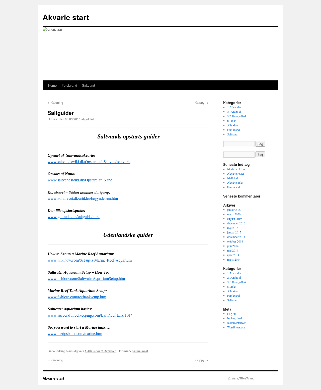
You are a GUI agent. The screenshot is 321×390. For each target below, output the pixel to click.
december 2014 (236, 237)
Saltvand (88, 85)
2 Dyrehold (108, 351)
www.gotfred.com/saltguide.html (74, 216)
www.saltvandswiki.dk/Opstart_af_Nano (80, 180)
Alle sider (233, 125)
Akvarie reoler (235, 173)
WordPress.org (236, 327)
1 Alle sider (92, 351)
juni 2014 (232, 246)
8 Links (231, 121)
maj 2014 (232, 250)
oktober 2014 (235, 241)
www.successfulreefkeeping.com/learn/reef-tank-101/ (90, 315)
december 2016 (236, 223)
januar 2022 (234, 210)
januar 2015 (234, 232)
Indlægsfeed (234, 318)
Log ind (231, 314)
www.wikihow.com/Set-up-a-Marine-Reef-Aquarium (90, 260)
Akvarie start (66, 17)
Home (52, 85)
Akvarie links (235, 182)
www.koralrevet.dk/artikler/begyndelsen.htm (83, 198)
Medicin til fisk (236, 169)
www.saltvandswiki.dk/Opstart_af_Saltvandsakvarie (89, 161)
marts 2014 (233, 259)
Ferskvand (69, 85)
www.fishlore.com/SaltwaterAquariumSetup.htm (86, 278)
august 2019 (234, 219)
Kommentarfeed (236, 323)
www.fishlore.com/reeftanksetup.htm (77, 296)
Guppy (201, 102)
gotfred (89, 119)
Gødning (55, 102)
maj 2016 (232, 228)
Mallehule (233, 178)
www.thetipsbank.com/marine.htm (75, 333)
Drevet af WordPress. (241, 378)
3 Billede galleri (236, 116)
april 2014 (233, 255)
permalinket (140, 351)
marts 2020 (233, 214)
